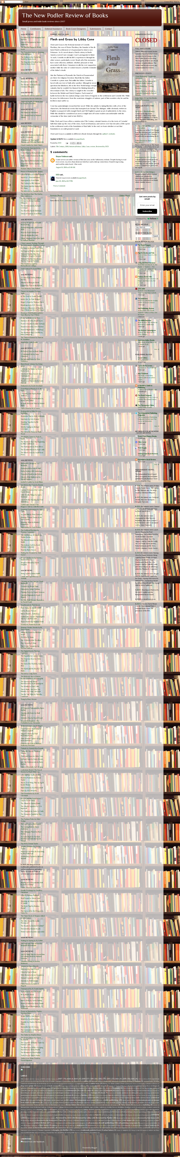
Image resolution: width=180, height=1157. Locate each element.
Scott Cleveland (56, 1123)
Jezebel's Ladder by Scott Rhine (32, 482)
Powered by (141, 219)
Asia (50, 1083)
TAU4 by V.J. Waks (27, 637)
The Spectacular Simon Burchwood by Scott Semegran (32, 682)
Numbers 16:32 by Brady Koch (32, 321)
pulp (75, 1115)
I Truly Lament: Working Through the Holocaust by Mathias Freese (33, 244)
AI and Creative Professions (147, 389)
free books (132, 1095)
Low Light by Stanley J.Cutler (31, 775)
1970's (43, 1079)
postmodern (153, 1112)
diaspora (50, 1093)
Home (23, 29)
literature (83, 1105)
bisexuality (142, 1083)
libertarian (54, 1105)
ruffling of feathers (147, 1120)
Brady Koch (132, 1086)
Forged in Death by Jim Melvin (31, 474)
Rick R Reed (117, 1120)
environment (49, 1095)
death (34, 1093)
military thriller (142, 1107)
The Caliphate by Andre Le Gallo (32, 811)
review (92, 146)
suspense (124, 1128)
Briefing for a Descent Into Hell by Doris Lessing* (32, 883)
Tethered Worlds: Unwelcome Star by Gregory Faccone (31, 260)
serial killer (153, 1123)
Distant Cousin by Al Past (30, 978)
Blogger (94, 1148)
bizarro (149, 1083)
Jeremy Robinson (78, 1102)
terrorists (147, 1128)
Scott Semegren (79, 1123)
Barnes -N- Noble (108, 1083)
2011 (138, 553)
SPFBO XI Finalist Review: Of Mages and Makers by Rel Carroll (148, 281)
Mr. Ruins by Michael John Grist (32, 248)
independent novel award (87, 1100)
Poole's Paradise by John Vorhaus (33, 324)
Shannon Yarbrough (31, 1125)
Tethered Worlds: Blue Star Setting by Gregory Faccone (31, 255)
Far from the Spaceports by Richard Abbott (30, 149)
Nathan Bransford (76, 1109)
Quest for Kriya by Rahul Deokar (32, 174)
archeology (42, 1083)
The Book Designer (145, 395)
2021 (155, 1079)
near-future (106, 1109)
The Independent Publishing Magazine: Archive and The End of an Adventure (147, 419)
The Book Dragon (144, 245)
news (114, 1109)
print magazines (33, 1115)
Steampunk (126, 1125)
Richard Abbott (79, 1120)
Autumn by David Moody (29, 966)
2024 (34, 1081)
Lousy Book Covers (145, 366)
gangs (149, 1095)
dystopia (94, 1093)
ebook (103, 1093)
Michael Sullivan (41, 1107)
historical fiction (75, 146)
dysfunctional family (83, 1093)
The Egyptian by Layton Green (31, 656)
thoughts (56, 1130)
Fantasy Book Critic (145, 277)
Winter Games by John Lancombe (32, 932)
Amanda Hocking (126, 1081)
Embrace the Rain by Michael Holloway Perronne (31, 744)
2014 (138, 506)
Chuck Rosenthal (128, 1088)
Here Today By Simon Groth (31, 608)
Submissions (95, 29)
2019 (144, 1079)
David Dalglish (153, 1090)
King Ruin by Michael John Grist (32, 161)
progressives (43, 1115)
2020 (149, 1079)
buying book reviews (35, 1088)
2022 (22, 1081)
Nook (143, 1109)
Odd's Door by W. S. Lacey (30, 408)
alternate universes (111, 1081)
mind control (153, 1107)
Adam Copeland (56, 1081)
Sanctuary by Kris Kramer (30, 419)
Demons (41, 1093)
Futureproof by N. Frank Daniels (32, 989)
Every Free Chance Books (147, 436)
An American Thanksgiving (147, 368)
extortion (76, 1095)
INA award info (58, 1100)
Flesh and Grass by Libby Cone (32, 756)
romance (137, 1120)
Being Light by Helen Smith (30, 574)
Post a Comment (59, 186)
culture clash (98, 1090)
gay (23, 1098)
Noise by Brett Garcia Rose (30, 318)
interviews (36, 1102)
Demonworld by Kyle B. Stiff (31, 468)
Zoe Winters (85, 1132)
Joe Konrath (111, 1102)
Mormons (23, 1109)
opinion (156, 1109)
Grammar (83, 1097)
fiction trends (102, 1095)
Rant (96, 1115)
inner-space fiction (129, 1100)
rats (103, 1115)
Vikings (133, 1130)
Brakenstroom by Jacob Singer (31, 726)
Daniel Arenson (120, 1090)
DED (57, 175)
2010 (67, 146)
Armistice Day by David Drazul (32, 718)
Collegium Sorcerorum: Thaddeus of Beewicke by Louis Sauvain (32, 381)
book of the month (88, 1086)
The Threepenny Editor (146, 405)
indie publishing (111, 1100)
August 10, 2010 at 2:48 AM (65, 167)
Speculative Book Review (147, 460)
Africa (75, 1081)
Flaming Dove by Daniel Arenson (32, 592)
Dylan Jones (70, 1093)
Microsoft (79, 1107)
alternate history (97, 1081)
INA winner (70, 1100)
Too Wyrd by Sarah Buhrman (31, 211)
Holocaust (32, 1100)
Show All (156, 349)
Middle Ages (89, 1107)
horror (40, 1100)
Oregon (25, 1112)
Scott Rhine (68, 1123)
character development (77, 1088)
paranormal (52, 1112)
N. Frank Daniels (51, 1109)
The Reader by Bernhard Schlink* (32, 926)
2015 (138, 497)
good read (64, 1098)
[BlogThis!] (73, 143)
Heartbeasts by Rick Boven (30, 605)
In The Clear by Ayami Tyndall (31, 296)
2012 (138, 530)
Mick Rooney (70, 1107)
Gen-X (29, 1098)
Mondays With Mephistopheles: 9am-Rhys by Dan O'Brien (32, 314)
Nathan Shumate (89, 1109)
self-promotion (93, 1123)
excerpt (68, 1095)
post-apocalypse (141, 1112)
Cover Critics (142, 358)
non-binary (126, 1109)
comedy (42, 1090)
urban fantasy (109, 1130)
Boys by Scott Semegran (30, 232)
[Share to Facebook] (78, 143)
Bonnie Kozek (41, 1086)
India (100, 1100)
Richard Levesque (105, 1120)
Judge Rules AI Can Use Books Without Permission (146, 99)
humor (49, 1100)
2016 (138, 486)
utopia (118, 1130)
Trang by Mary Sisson (28, 699)
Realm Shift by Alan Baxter (30, 1016)
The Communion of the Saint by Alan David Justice (32, 1031)
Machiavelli (137, 1105)
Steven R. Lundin (26, 1128)
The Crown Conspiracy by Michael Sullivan (30, 647)
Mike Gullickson (101, 1107)
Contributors (35, 29)
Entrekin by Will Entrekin (29, 981)
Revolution (69, 1120)
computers (50, 1090)
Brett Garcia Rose (144, 1086)
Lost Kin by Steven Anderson (31, 99)
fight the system (113, 1095)
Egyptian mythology (144, 1093)
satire (157, 1120)
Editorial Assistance (53, 29)
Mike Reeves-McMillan (116, 1107)
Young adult (70, 1132)
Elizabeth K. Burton (36, 1095)
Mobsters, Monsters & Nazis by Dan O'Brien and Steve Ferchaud (32, 309)
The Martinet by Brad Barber (31, 1052)
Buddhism (24, 1088)
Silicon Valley (64, 1125)
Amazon (138, 1081)
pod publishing (104, 1112)
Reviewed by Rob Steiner (147, 1118)
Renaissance (145, 1115)
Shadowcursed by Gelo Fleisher (32, 327)
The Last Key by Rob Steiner (31, 824)
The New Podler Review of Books (65, 15)
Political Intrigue (127, 1112)
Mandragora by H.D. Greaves (31, 305)
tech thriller (138, 1127)
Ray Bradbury (110, 1115)
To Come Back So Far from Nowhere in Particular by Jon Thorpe (31, 839)
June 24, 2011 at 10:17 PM (64, 181)
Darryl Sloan (143, 1090)
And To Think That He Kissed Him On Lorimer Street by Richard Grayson (33, 956)
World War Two (52, 1132)
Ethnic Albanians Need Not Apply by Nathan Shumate (32, 239)
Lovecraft (101, 1105)
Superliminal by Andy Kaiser (31, 527)
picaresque (93, 1112)
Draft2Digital (59, 1093)
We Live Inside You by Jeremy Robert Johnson (31, 559)
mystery (40, 1109)
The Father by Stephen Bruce (31, 1035)
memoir (155, 1105)
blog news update (27, 1086)
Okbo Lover (142, 442)
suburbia (85, 1128)
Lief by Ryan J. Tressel (28, 611)
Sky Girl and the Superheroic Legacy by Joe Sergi (31, 799)
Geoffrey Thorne (54, 1097)
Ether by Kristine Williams (30, 895)
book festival (65, 1086)
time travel (76, 1130)
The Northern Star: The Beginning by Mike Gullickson (33, 443)
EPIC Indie (141, 289)
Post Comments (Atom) (68, 201)
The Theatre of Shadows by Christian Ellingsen (30, 86)
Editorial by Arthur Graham (30, 589)
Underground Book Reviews (148, 454)
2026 (46, 1081)
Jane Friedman (143, 373)
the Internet (32, 1130)
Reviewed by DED (102, 146)
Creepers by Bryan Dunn (29, 586)
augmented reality (82, 1083)
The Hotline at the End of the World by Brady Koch (31, 58)
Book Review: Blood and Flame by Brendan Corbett (147, 292)
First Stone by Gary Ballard (30, 288)
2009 (139, 590)
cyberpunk (108, 1090)
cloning (137, 1088)
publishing (69, 1115)
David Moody (25, 1093)
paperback (80, 139)
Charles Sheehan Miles (94, 1088)
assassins (56, 1083)
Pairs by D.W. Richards (29, 791)
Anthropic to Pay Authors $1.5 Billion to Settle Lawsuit (145, 82)
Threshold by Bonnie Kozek (30, 929)
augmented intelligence (67, 1083)
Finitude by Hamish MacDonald (32, 748)
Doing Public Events (145, 407)
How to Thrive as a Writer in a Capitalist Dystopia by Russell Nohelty (145, 93)
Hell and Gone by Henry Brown (32, 759)
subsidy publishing (74, 1127)
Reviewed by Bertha (34, 1118)
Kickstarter (133, 1102)
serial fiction (144, 1123)
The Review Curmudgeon (147, 330)
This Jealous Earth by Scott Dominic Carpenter (30, 546)
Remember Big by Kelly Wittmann (33, 416)
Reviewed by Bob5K (48, 1118)
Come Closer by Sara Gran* (31, 887)
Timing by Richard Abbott (30, 126)
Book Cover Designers (76, 29)
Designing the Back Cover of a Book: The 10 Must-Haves (148, 398)
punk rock (81, 1115)
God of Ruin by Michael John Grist (33, 153)
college (35, 1090)
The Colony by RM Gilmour (30, 183)
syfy (131, 1127)
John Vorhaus (122, 1102)
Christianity (116, 1088)
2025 (40, 1081)
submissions (62, 1128)
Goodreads (74, 1098)
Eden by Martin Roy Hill (29, 235)
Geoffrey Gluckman (40, 1098)
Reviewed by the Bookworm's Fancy (50, 1120)
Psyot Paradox (143, 360)
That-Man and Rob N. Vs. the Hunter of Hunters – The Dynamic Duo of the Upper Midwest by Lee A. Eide (147, 268)
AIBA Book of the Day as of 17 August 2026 (147, 343)
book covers (53, 1086)
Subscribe (147, 211)
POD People (142, 448)
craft (82, 1090)
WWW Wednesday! (144, 247)
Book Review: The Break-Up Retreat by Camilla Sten (147, 323)
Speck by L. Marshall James (30, 177)
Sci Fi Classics (27, 1123)
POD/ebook (116, 1112)
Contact (108, 29)
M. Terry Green (124, 1105)
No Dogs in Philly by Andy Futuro (33, 251)
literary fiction (71, 1105)
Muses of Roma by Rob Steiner (32, 171)
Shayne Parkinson (62, 156)
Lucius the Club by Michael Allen (32, 998)
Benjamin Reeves (132, 1083)
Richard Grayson (92, 1120)
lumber (115, 1105)
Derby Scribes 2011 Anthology (31, 471)
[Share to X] (76, 143)
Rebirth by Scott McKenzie (30, 1019)
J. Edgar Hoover (47, 1102)
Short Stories (44, 1125)
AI (80, 1081)
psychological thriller (56, 1115)
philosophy (83, 1112)
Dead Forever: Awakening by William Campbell (31, 730)
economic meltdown (121, 1093)
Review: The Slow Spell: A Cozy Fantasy (146, 333)
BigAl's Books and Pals (146, 253)
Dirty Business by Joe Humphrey (32, 975)
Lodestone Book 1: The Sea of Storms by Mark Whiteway (31, 771)
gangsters (156, 1095)
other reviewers (34, 1112)
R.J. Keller (89, 1115)
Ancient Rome (148, 1081)
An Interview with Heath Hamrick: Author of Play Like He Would (147, 312)
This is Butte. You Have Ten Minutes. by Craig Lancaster (31, 690)
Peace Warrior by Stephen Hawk (32, 622)
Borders (118, 1086)
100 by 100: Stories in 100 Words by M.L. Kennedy (32, 136)
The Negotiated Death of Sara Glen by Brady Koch (31, 63)
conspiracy (60, 1090)
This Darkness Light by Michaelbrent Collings (29, 265)
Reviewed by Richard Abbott (126, 1118)
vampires (125, 1130)
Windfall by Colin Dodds (29, 342)
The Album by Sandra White (30, 803)
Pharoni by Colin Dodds (29, 82)
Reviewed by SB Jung (28, 1120)
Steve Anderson (151, 1125)
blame (156, 1083)
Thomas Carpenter (44, 1130)
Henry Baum (146, 1098)
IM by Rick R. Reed (27, 995)
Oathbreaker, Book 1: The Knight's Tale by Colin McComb (33, 618)
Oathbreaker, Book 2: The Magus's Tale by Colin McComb (32, 506)
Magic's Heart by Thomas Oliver (32, 302)
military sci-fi (130, 1107)
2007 (139, 604)
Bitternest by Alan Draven (30, 969)
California (56, 1088)
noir (119, 1109)
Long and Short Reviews (146, 263)
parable (44, 1112)
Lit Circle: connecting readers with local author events (146, 377)
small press (81, 1125)
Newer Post (56, 195)
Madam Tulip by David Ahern (31, 169)
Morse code (31, 1109)
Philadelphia (73, 1112)
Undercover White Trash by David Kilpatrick (30, 1059)
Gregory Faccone (105, 1098)
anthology (33, 1083)
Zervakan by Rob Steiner (29, 73)
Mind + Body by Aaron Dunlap (31, 1000)
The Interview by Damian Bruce (32, 191)
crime (89, 1090)
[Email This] (71, 143)
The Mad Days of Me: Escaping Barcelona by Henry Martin (32, 1048)
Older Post (124, 195)
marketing (146, 1105)
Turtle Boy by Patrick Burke (30, 1055)
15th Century (25, 1079)
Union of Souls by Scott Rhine (31, 214)
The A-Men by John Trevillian (31, 640)
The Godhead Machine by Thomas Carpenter (30, 531)
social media (102, 1125)
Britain (155, 1086)
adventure (67, 1081)
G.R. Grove (141, 1095)
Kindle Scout (150, 1102)
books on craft (101, 1086)
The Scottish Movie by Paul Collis (33, 450)
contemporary (72, 1090)
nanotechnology (64, 1109)
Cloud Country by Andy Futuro (31, 145)
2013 (138, 516)
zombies (94, 1132)
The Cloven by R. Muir (28, 643)
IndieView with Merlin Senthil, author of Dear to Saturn (148, 302)
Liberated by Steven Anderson (31, 96)
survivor (116, 1128)
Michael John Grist (27, 1107)
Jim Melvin (101, 1102)
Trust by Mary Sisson (28, 550)
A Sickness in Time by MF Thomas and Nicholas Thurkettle (32, 141)
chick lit (107, 1088)
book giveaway (75, 1086)
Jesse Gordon (91, 1102)
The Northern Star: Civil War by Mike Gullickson (32, 333)
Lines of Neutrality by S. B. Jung (32, 767)
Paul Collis (63, 1112)
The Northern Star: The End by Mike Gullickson (31, 195)
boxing (124, 1086)
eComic (110, 1093)
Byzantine (48, 1088)
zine (78, 1132)
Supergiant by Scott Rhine (30, 180)
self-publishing (107, 1123)
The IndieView (143, 299)
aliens (86, 1081)
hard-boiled (125, 1098)
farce (94, 1095)
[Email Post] (66, 143)
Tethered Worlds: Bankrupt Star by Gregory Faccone (32, 102)
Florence (123, 1095)
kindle (142, 1102)
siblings (54, 1125)
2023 (28, 1081)
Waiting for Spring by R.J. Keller (32, 941)
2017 (140, 1079)
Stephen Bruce (138, 1125)
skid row (72, 1125)
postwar (23, 1115)
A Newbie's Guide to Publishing (145, 386)
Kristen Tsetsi (33, 1105)
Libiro (62, 1105)
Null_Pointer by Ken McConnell (32, 788)
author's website (108, 134)
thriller (66, 1130)
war (138, 1130)
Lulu (108, 1105)
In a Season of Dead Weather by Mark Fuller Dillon (32, 399)
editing (133, 1093)
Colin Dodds (153, 1088)
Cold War (144, 1088)
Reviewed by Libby (83, 1118)
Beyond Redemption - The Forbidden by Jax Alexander (30, 722)
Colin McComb (26, 1090)
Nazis (98, 1109)
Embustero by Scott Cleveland (31, 386)
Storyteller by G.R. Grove (30, 1027)
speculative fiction (114, 1125)
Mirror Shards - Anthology (30, 614)
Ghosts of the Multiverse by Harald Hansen (31, 478)
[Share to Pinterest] (80, 143)
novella (149, 1109)
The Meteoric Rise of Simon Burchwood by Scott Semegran (32, 677)
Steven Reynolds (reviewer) (45, 1128)
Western (144, 1130)
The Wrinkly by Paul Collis (30, 686)
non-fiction (135, 1109)
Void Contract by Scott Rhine (31, 269)
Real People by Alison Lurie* (31, 898)
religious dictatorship (133, 1115)
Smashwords (92, 1125)
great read (91, 1098)
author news (95, 1083)
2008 (69, 1079)
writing (62, 1132)
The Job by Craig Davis (29, 674)
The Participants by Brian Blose (32, 447)
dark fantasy (132, 1090)
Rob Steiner (127, 1120)
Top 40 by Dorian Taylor (29, 844)
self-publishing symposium (127, 1123)
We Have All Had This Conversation (143, 127)
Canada (63, 1088)
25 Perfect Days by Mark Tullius (32, 351)
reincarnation (120, 1115)
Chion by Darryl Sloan (28, 972)
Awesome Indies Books (146, 340)
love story (92, 1105)
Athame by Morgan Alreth (30, 283)
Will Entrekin (30, 1132)
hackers (116, 1098)
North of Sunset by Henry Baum (32, 1003)
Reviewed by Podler (104, 1118)
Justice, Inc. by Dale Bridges (30, 299)
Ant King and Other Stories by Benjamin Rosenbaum (31, 944)
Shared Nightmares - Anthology (32, 330)
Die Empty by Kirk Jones (29, 112)
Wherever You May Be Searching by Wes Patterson (32, 852)
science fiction (40, 1123)
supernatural (106, 1128)
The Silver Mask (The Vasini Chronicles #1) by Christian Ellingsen (31, 201)
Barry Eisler (121, 1083)
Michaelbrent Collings (56, 1107)
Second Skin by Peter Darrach (31, 514)
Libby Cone (86, 146)
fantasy (84, 1095)
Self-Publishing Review (146, 308)
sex (22, 1125)
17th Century (60, 146)
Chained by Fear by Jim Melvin (31, 285)
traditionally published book (91, 1130)
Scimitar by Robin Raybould (30, 625)
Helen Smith (136, 1098)
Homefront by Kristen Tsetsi (31, 992)
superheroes (94, 1128)
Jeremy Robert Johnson (62, 1102)
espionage (59, 1095)
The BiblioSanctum (144, 320)
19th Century (52, 1079)
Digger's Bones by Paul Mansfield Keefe (29, 735)
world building (41, 1132)
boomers (111, 1086)
